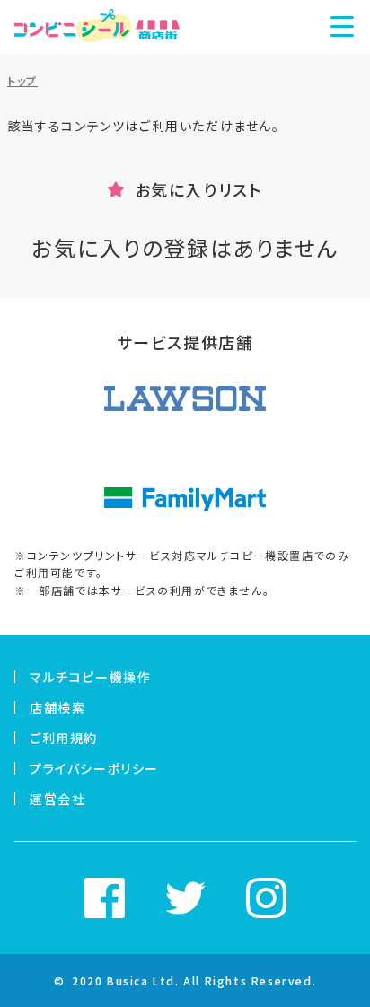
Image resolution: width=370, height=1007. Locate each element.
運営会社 (57, 799)
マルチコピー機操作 (90, 677)
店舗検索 (57, 707)
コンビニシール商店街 (97, 27)
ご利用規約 (64, 738)
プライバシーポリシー (94, 768)
